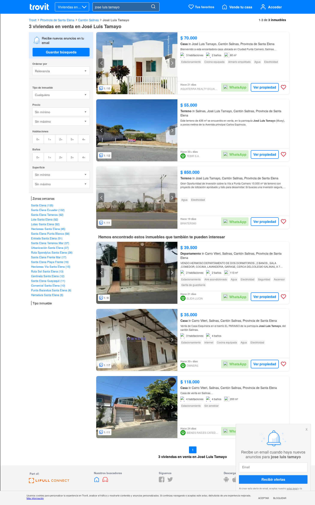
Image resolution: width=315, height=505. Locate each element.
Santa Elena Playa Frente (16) (50, 262)
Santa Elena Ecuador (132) (47, 210)
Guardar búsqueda (61, 52)
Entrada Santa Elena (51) (46, 238)
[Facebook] (161, 480)
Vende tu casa (240, 7)
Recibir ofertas (273, 479)
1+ (49, 139)
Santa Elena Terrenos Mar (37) (50, 243)
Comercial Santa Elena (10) (48, 285)
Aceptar (263, 498)
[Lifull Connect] (49, 481)
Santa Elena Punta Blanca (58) (50, 233)
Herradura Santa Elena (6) (47, 295)
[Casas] (97, 480)
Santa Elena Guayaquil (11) (48, 281)
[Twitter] (170, 480)
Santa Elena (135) (42, 205)
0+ (38, 139)
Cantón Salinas (88, 20)
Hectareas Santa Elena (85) (48, 229)
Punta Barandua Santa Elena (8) (51, 290)
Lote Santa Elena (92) (44, 219)
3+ (72, 139)
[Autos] (105, 480)
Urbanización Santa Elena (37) (50, 248)
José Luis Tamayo (116, 20)
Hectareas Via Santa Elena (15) (50, 267)
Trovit (32, 20)
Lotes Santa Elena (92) (45, 224)
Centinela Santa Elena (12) (47, 276)
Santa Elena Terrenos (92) (47, 215)
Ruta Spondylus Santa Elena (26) (51, 252)
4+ (84, 139)
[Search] (153, 7)
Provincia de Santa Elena (57, 20)
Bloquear (279, 498)
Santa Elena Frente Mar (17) (48, 257)
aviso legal (292, 488)
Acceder (275, 7)
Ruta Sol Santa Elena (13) (47, 271)
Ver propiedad (264, 87)
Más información (35, 498)
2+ (61, 139)
